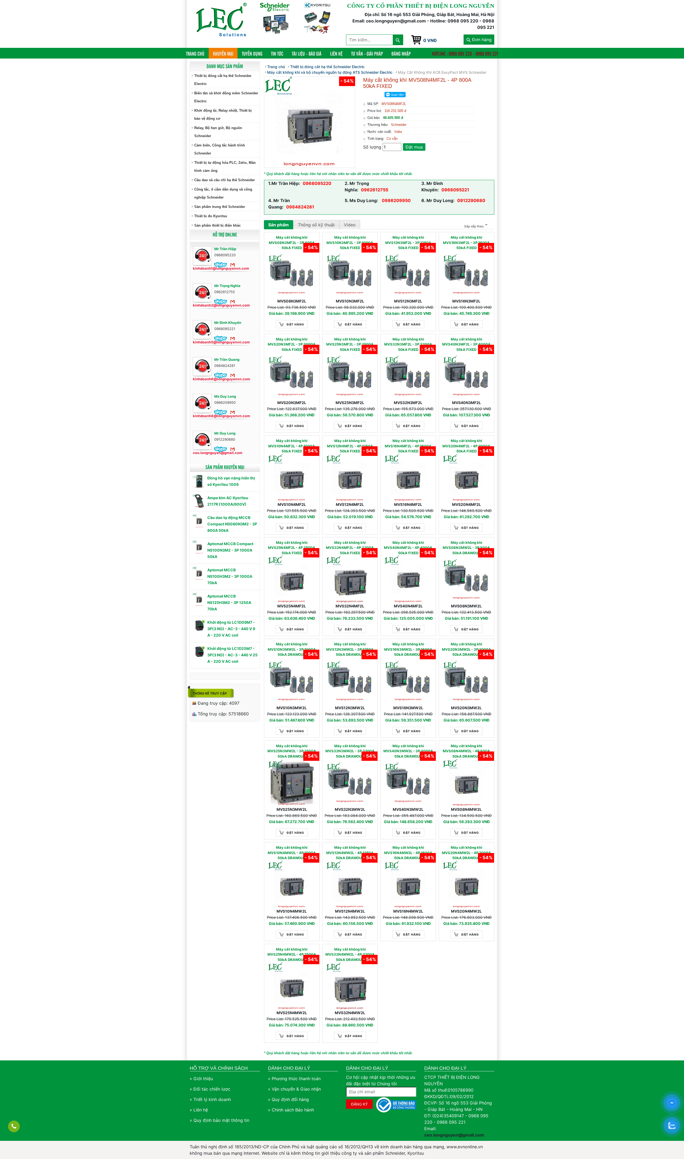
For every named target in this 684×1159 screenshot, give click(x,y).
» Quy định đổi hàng (288, 1099)
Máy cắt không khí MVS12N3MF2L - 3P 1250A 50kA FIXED (408, 242)
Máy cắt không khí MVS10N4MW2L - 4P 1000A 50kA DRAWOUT (292, 852)
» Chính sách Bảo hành (291, 1110)
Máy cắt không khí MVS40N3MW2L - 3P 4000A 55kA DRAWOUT (408, 751)
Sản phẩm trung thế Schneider (219, 207)
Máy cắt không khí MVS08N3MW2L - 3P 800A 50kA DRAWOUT (466, 547)
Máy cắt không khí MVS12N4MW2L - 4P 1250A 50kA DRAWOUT (350, 852)
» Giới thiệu (201, 1078)
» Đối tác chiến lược (210, 1089)
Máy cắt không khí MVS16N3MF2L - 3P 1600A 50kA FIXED (466, 242)
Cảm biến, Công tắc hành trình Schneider (219, 149)
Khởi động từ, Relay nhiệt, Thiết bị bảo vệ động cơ (223, 114)
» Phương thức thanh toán (294, 1078)
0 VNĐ (430, 40)
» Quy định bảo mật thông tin (219, 1120)
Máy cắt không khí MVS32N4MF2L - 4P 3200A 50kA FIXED (350, 547)
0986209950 (396, 200)
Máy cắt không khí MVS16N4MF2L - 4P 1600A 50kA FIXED (408, 446)
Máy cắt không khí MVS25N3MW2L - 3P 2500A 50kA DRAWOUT (291, 751)
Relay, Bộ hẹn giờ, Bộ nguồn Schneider (218, 132)
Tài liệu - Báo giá (306, 53)
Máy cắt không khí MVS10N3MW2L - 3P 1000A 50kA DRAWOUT (292, 649)
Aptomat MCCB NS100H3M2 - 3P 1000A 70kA (229, 576)
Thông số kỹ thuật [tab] (316, 224)
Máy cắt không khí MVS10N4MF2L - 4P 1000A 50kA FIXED (291, 446)
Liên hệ (336, 53)
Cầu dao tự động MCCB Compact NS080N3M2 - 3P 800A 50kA (232, 524)
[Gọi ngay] (14, 1126)
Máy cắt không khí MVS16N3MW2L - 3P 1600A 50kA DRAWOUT (408, 649)
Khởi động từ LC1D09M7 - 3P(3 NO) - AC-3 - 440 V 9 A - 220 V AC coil (231, 628)
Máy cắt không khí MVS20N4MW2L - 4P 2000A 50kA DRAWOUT (466, 852)
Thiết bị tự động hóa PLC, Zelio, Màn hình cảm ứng (225, 167)
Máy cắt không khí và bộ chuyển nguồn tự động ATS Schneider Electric (329, 72)
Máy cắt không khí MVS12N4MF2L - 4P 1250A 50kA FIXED (350, 446)
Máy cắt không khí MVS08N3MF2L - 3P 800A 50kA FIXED (292, 242)
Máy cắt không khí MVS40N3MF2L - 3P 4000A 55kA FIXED (466, 344)
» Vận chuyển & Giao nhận (294, 1089)
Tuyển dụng (252, 53)
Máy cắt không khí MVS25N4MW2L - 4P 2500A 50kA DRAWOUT (291, 954)
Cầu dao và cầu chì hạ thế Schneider (224, 180)
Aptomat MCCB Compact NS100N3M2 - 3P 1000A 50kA (230, 550)
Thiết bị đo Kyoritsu (210, 216)
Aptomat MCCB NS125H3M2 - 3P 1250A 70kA (229, 602)
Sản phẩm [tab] (278, 224)
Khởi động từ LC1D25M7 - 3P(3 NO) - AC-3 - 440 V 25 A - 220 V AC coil (232, 655)
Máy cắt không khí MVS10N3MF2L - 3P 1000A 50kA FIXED (350, 242)
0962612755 (374, 189)
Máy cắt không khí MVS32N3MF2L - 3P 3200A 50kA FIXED (408, 344)
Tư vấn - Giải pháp (367, 53)
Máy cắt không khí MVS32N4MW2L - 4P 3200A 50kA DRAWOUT (350, 954)
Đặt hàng (295, 324)
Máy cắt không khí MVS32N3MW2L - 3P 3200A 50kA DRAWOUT (350, 751)
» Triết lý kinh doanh (210, 1099)
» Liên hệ (199, 1110)
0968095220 (317, 183)
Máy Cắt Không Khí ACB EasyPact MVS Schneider (442, 72)
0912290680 (471, 200)
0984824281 (300, 207)
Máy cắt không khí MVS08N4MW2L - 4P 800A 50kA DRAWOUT (466, 751)
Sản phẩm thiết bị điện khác (217, 225)
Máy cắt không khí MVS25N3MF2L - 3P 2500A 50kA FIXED (350, 344)
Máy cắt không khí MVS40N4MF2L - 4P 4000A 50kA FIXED (408, 547)
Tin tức (277, 53)
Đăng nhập (401, 53)
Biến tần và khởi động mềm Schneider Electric (226, 97)
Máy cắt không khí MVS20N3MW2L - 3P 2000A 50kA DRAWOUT (466, 649)
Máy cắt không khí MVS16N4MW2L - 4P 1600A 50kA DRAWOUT (408, 852)
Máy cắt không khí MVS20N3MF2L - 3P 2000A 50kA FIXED (292, 344)
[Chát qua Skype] (220, 264)
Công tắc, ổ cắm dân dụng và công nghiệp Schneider (223, 193)
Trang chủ (197, 53)
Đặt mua (414, 147)
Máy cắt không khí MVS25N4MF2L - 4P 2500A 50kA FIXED (291, 547)
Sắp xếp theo (474, 226)
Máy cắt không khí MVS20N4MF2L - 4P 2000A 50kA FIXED (466, 446)
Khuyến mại (223, 53)
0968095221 (455, 189)
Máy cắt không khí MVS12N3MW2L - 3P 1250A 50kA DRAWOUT (350, 649)
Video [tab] (350, 224)
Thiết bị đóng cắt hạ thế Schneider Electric (222, 80)
